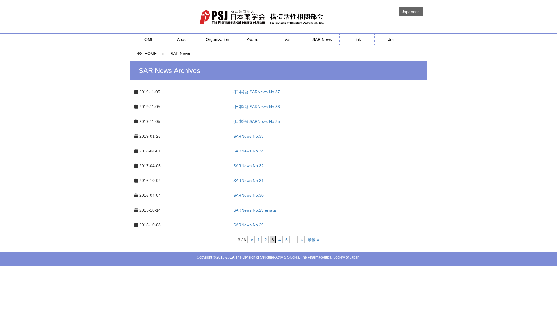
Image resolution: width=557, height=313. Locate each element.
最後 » (313, 239)
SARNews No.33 (248, 136)
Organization (217, 39)
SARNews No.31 (248, 180)
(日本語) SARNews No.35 (256, 121)
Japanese (411, 11)
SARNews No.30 (248, 195)
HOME (148, 39)
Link (357, 39)
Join (392, 39)
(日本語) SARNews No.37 (256, 92)
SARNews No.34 (248, 151)
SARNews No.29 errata (254, 210)
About (182, 39)
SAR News (322, 39)
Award (252, 39)
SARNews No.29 (248, 225)
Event (287, 39)
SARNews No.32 (248, 165)
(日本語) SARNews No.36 (256, 106)
